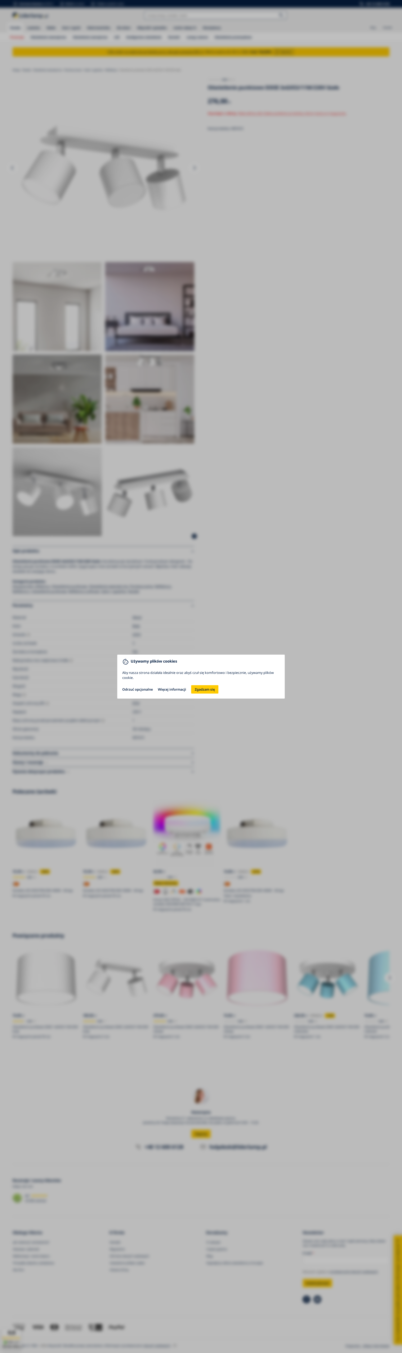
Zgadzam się (205, 689)
